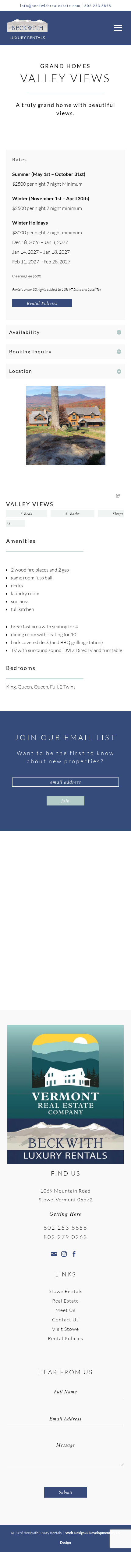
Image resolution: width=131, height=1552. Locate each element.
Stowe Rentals (66, 1291)
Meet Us (65, 1310)
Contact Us (65, 1320)
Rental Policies (42, 303)
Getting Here (65, 1213)
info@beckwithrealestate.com (50, 6)
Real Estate (65, 1301)
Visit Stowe (65, 1329)
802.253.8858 (97, 6)
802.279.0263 (65, 1237)
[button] (117, 26)
